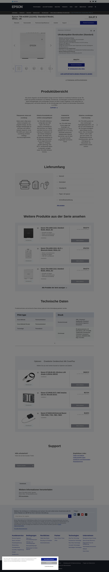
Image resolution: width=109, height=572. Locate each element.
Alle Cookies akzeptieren (49, 559)
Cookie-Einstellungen (49, 566)
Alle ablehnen (49, 562)
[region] (30, 563)
